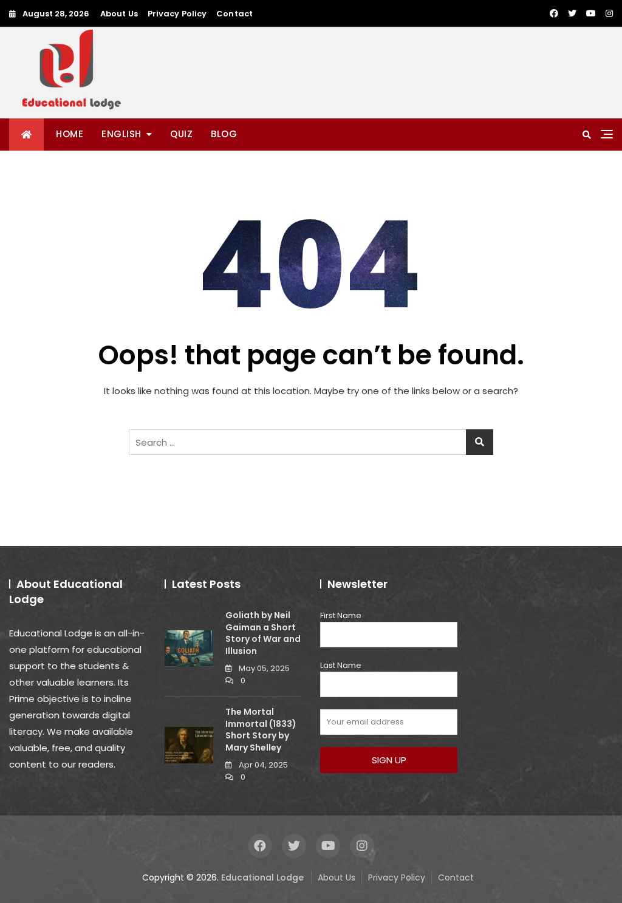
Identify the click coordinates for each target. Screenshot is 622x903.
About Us (119, 13)
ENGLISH (121, 134)
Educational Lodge (262, 877)
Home (69, 134)
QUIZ (181, 134)
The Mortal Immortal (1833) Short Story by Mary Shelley (260, 730)
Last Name (340, 665)
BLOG (224, 134)
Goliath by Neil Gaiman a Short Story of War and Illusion (263, 633)
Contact (234, 13)
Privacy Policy (177, 13)
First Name (340, 615)
